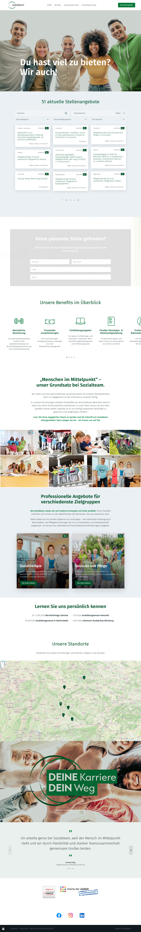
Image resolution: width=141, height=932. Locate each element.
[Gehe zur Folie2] (69, 357)
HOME (49, 5)
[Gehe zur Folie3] (71, 357)
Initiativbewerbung (89, 5)
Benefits (58, 5)
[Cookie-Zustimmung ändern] (3, 928)
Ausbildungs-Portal (71, 5)
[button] (84, 677)
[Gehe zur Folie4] (74, 357)
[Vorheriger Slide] (10, 850)
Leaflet (129, 740)
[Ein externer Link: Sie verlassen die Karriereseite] (16, 5)
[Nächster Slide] (131, 850)
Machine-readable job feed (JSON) (41, 928)
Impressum (14, 928)
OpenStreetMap (137, 740)
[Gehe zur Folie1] (67, 357)
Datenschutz (24, 928)
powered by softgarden (123, 928)
